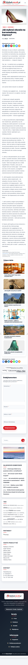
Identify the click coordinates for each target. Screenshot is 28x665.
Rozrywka (10, 27)
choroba (18, 505)
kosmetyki (5, 512)
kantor (4, 510)
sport (4, 521)
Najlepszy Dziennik (8, 546)
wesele (9, 523)
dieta (5, 508)
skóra (21, 519)
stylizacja (13, 521)
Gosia (4, 473)
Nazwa (6, 406)
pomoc (22, 516)
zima (13, 523)
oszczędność (12, 516)
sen (18, 519)
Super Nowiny (7, 548)
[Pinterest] (11, 46)
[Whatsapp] (14, 46)
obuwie (21, 514)
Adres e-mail (8, 414)
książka (10, 512)
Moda (4, 27)
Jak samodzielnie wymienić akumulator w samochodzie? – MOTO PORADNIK (13, 480)
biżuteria (12, 505)
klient (14, 510)
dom (9, 507)
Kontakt (15, 625)
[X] (6, 46)
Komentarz (7, 386)
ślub (15, 523)
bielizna (5, 505)
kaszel (7, 510)
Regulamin (15, 639)
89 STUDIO (6, 485)
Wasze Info (6, 558)
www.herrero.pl (5, 253)
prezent (11, 519)
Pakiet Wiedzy (7, 552)
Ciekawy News (7, 559)
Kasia (4, 469)
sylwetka (20, 521)
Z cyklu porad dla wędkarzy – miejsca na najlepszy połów (14, 371)
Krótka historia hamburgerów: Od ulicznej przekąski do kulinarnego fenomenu (14, 492)
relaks (16, 519)
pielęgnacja (18, 516)
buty (16, 505)
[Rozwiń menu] (25, 3)
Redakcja (15, 622)
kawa (11, 510)
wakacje (5, 523)
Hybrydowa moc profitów (14, 368)
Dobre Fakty (6, 554)
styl (9, 521)
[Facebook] (3, 46)
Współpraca (15, 629)
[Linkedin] (8, 46)
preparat (5, 519)
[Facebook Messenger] (16, 46)
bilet (8, 505)
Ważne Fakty (6, 550)
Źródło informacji (8, 556)
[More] (19, 46)
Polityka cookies (15, 646)
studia (7, 521)
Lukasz (5, 478)
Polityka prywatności (15, 643)
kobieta (18, 510)
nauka (18, 514)
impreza (18, 507)
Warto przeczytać (10, 543)
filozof (6, 38)
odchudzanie (6, 516)
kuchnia (14, 512)
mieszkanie (10, 514)
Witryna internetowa (9, 422)
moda (15, 514)
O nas (15, 618)
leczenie (17, 512)
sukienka (16, 521)
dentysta (21, 505)
